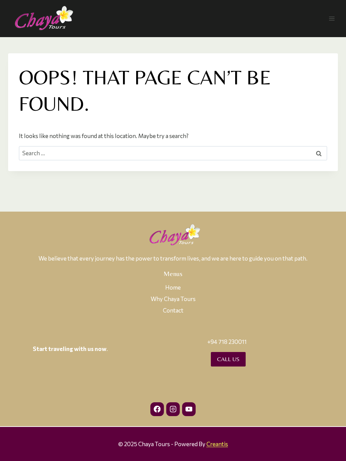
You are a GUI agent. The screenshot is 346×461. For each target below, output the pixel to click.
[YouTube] (189, 409)
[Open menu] (331, 18)
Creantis (217, 444)
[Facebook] (157, 409)
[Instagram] (173, 409)
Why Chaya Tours (173, 298)
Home (173, 287)
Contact (173, 310)
